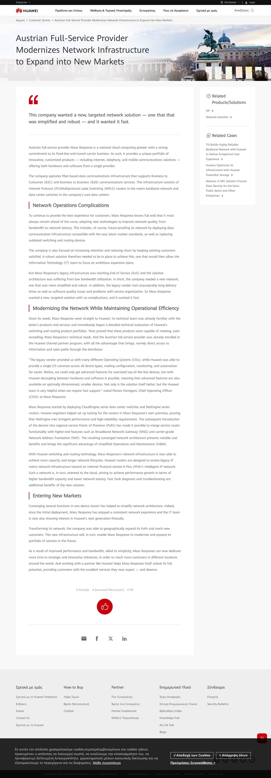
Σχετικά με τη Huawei (30, 725)
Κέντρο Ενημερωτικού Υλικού (178, 704)
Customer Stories (39, 20)
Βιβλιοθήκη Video (171, 711)
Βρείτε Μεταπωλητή (76, 704)
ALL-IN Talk (167, 725)
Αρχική (20, 20)
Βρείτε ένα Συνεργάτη (125, 704)
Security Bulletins (218, 704)
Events (20, 711)
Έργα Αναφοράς (170, 696)
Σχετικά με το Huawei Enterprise (36, 696)
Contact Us (23, 717)
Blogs (163, 732)
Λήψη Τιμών (71, 696)
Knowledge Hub (170, 717)
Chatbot (69, 711)
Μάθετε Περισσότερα (125, 717)
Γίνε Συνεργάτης (122, 696)
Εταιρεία (212, 696)
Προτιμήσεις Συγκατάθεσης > (192, 763)
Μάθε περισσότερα (107, 763)
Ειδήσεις (21, 704)
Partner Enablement (123, 711)
